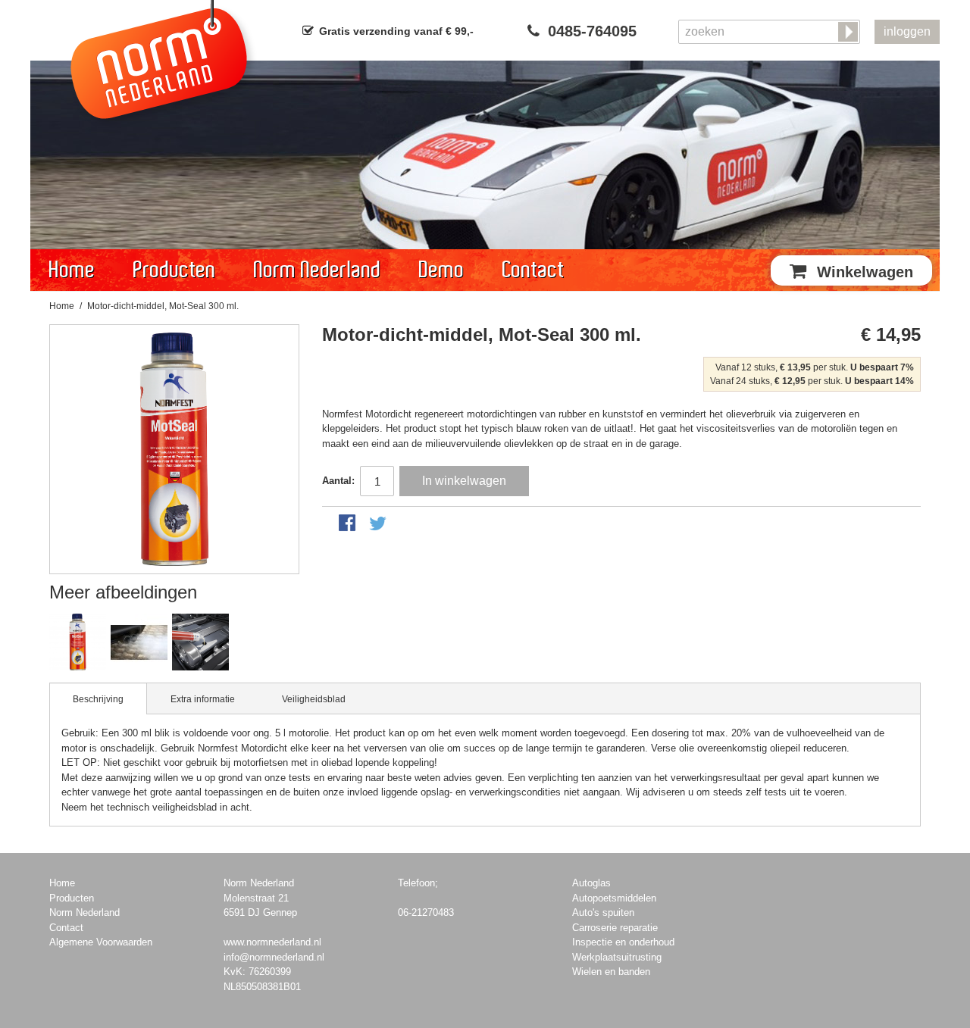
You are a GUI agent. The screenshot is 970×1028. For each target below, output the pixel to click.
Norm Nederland (317, 270)
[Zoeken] (849, 32)
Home (72, 270)
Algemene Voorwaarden (100, 942)
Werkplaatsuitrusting (617, 957)
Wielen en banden (611, 971)
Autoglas (591, 883)
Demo (442, 270)
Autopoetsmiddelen (614, 898)
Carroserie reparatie (615, 927)
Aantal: (338, 480)
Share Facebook (348, 524)
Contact (533, 270)
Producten (174, 270)
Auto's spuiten (603, 912)
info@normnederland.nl (274, 957)
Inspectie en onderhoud (623, 942)
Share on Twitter (379, 524)
